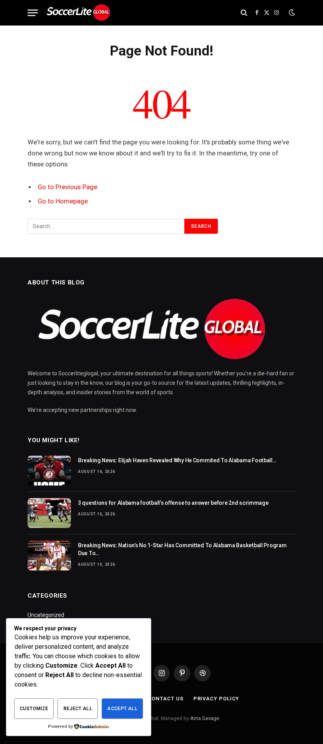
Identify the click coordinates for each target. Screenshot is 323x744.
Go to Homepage (63, 201)
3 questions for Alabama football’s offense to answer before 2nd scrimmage (173, 503)
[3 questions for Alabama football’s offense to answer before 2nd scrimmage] (49, 513)
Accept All (122, 708)
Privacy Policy (216, 699)
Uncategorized (46, 615)
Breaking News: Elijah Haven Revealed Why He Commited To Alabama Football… (177, 460)
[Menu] (33, 13)
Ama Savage (204, 718)
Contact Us (166, 699)
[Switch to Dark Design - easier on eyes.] (291, 12)
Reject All (78, 708)
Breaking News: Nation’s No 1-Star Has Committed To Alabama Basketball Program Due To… (182, 549)
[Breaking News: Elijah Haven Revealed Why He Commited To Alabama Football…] (49, 471)
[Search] (244, 13)
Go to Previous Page (67, 187)
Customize (34, 708)
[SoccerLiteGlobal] (79, 13)
